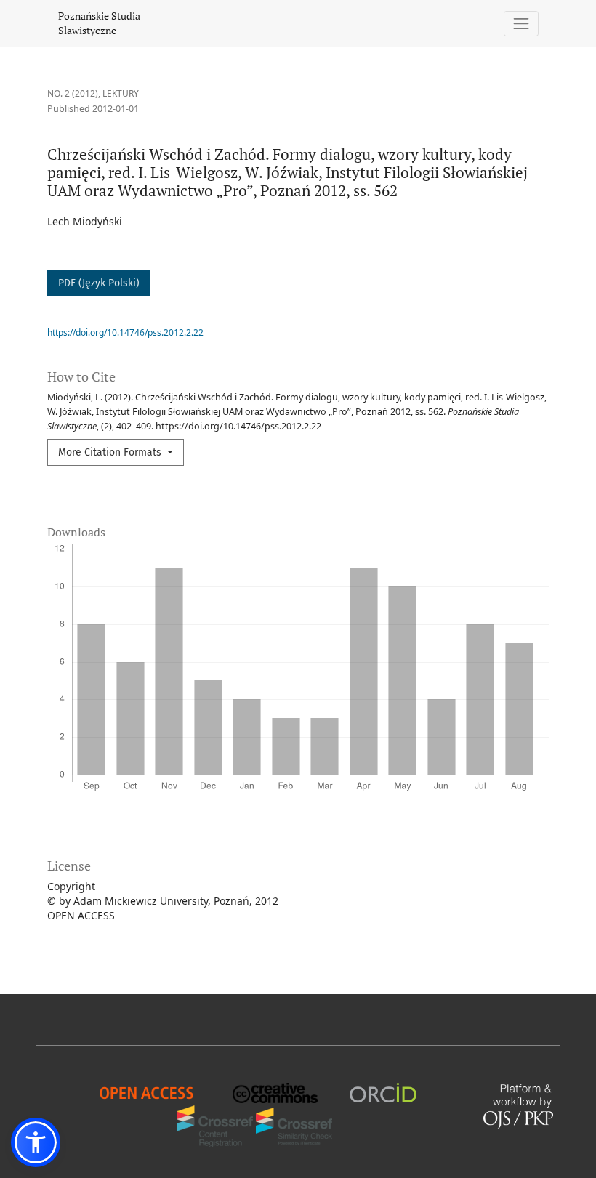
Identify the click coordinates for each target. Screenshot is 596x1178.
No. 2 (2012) (72, 93)
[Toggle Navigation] (521, 23)
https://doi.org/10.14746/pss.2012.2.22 (125, 332)
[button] (36, 1142)
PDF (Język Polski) (99, 283)
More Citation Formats (111, 452)
